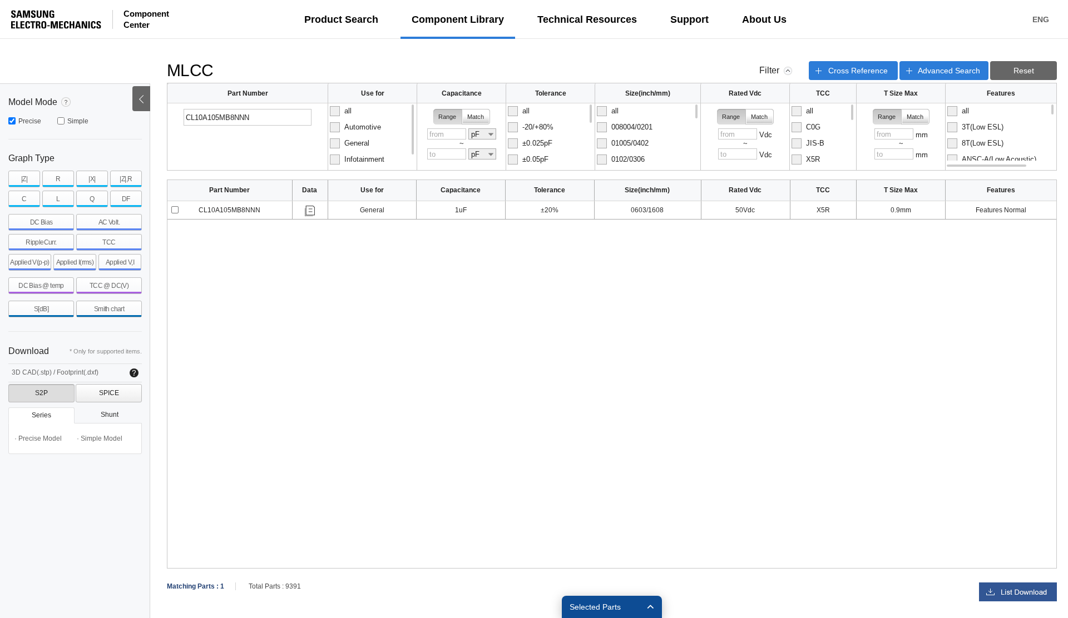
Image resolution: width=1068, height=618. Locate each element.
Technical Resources (587, 19)
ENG (1040, 19)
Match (475, 116)
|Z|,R (126, 179)
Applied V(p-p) (30, 262)
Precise (29, 121)
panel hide (788, 71)
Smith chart (109, 309)
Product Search (341, 19)
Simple (77, 121)
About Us (764, 19)
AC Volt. (109, 222)
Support (689, 19)
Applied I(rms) (75, 262)
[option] (372, 111)
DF (126, 199)
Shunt (109, 414)
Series (41, 415)
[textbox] (248, 117)
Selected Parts (595, 606)
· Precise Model (38, 438)
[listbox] (372, 136)
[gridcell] (230, 210)
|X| (91, 179)
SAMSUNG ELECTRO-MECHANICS (56, 19)
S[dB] (41, 309)
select (175, 209)
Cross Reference (858, 70)
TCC (108, 242)
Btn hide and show (141, 98)
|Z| (24, 179)
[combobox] (482, 133)
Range (447, 116)
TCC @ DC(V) (109, 286)
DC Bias (41, 222)
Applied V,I (120, 262)
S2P (41, 393)
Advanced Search (949, 70)
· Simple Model (99, 438)
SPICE (109, 393)
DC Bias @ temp (41, 286)
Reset (1023, 70)
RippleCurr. (41, 242)
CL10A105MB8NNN (229, 210)
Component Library (458, 19)
